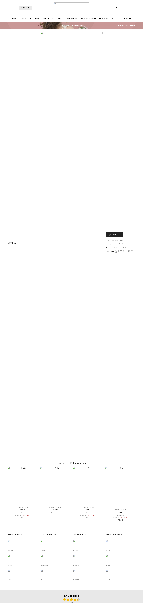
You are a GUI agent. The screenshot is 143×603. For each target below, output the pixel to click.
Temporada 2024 (119, 247)
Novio (51, 18)
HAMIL (55, 510)
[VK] (121, 251)
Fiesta (58, 18)
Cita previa (25, 8)
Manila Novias (120, 515)
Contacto (126, 18)
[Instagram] (120, 8)
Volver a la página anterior (126, 25)
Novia (15, 18)
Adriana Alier (55, 513)
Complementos (71, 18)
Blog (117, 18)
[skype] (115, 253)
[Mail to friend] (126, 251)
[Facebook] (116, 8)
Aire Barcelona (117, 240)
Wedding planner (88, 18)
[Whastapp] (124, 8)
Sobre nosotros (105, 18)
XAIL (88, 510)
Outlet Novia (27, 18)
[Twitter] (115, 251)
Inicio (61, 25)
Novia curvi (40, 18)
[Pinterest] (123, 251)
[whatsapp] (131, 251)
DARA (22, 510)
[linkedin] (129, 251)
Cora (120, 512)
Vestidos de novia (77, 25)
